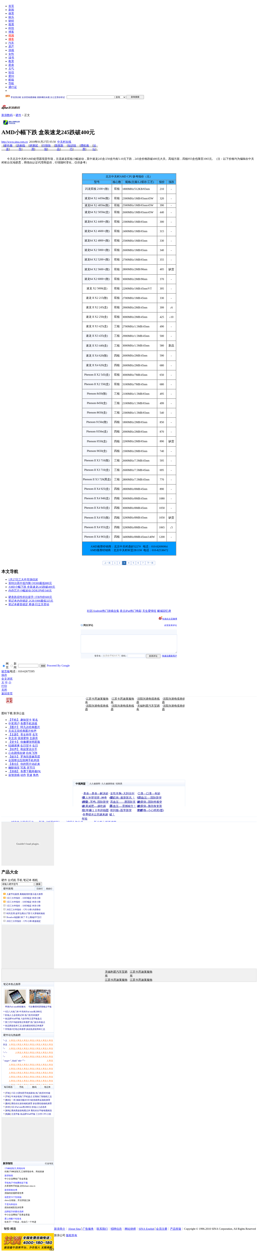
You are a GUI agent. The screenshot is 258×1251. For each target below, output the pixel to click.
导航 (11, 83)
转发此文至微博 (169, 619)
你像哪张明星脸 (30, 741)
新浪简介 (59, 1228)
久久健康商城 (108, 783)
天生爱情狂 (149, 610)
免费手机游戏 (28, 723)
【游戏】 (14, 771)
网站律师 (130, 1228)
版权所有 (71, 1235)
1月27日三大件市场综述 (23, 579)
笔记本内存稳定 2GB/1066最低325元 (30, 600)
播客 (11, 39)
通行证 (12, 87)
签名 (35, 719)
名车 (35, 734)
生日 (35, 745)
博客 (11, 31)
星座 (11, 64)
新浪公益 (19, 713)
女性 (11, 53)
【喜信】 (14, 763)
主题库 (33, 738)
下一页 (150, 563)
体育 (11, 13)
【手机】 (14, 719)
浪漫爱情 (23, 738)
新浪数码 (7, 115)
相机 (35, 880)
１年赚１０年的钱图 (96, 810)
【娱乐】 (14, 756)
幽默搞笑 (14, 767)
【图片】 (14, 727)
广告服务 (88, 1228)
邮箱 (11, 79)
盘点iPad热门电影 (131, 610)
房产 (11, 46)
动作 (23, 775)
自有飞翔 (31, 752)
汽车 (11, 42)
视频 (11, 35)
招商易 (119, 783)
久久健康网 (95, 783)
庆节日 (31, 767)
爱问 (11, 76)
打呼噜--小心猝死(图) (151, 810)
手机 (19, 880)
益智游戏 (14, 775)
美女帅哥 (26, 734)
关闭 (4, 689)
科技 (11, 28)
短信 (11, 72)
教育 (11, 61)
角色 (36, 775)
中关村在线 (64, 141)
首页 (11, 6)
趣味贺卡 (26, 719)
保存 (4, 675)
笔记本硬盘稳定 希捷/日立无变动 (28, 604)
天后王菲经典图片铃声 (22, 730)
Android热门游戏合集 (106, 610)
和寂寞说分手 (28, 749)
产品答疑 (175, 1228)
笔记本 (27, 880)
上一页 (107, 563)
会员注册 (161, 1228)
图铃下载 (7, 713)
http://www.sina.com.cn (14, 141)
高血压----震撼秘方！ (123, 806)
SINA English (146, 1228)
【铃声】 (14, 749)
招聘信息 (116, 1228)
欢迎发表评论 (170, 625)
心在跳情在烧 (16, 752)
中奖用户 (14, 723)
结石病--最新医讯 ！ (122, 797)
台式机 (12, 880)
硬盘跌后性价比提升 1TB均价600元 (30, 597)
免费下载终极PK (30, 771)
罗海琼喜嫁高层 (30, 756)
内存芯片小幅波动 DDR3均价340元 (30, 590)
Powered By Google (58, 665)
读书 (11, 57)
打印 (4, 686)
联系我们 (102, 1228)
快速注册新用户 (169, 656)
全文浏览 (7, 678)
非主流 (12, 738)
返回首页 (7, 693)
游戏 (11, 50)
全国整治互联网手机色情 (23, 760)
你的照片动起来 (30, 763)
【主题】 (14, 734)
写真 (23, 767)
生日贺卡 (26, 745)
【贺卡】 (14, 741)
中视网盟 (80, 783)
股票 (11, 24)
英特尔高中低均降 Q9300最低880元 (30, 583)
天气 (11, 68)
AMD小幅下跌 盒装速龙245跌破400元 (31, 586)
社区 (89, 610)
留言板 (5, 671)
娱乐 (11, 17)
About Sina (74, 1228)
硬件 (18, 115)
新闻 (11, 9)
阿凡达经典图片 (30, 727)
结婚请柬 (14, 745)
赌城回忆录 (164, 610)
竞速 (29, 775)
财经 (11, 20)
